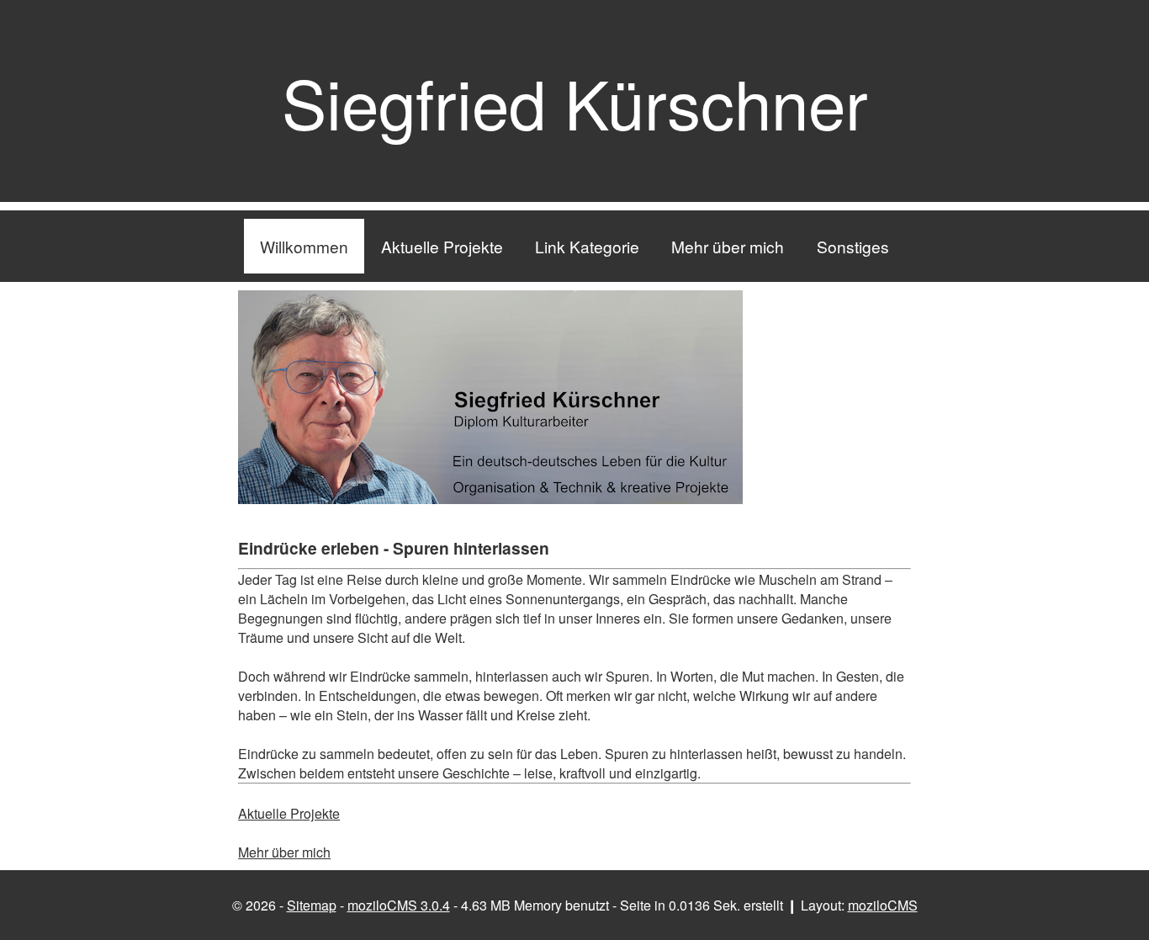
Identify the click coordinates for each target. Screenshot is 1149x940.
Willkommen (304, 246)
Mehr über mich (727, 246)
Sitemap (311, 905)
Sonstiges (853, 246)
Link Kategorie (587, 246)
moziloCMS (883, 905)
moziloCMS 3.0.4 (398, 905)
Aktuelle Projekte (442, 246)
